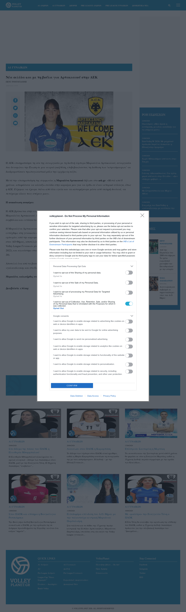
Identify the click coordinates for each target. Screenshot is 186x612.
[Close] (143, 216)
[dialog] (93, 306)
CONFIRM (72, 386)
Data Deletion (76, 396)
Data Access (93, 396)
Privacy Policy (109, 396)
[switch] (129, 273)
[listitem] (93, 266)
